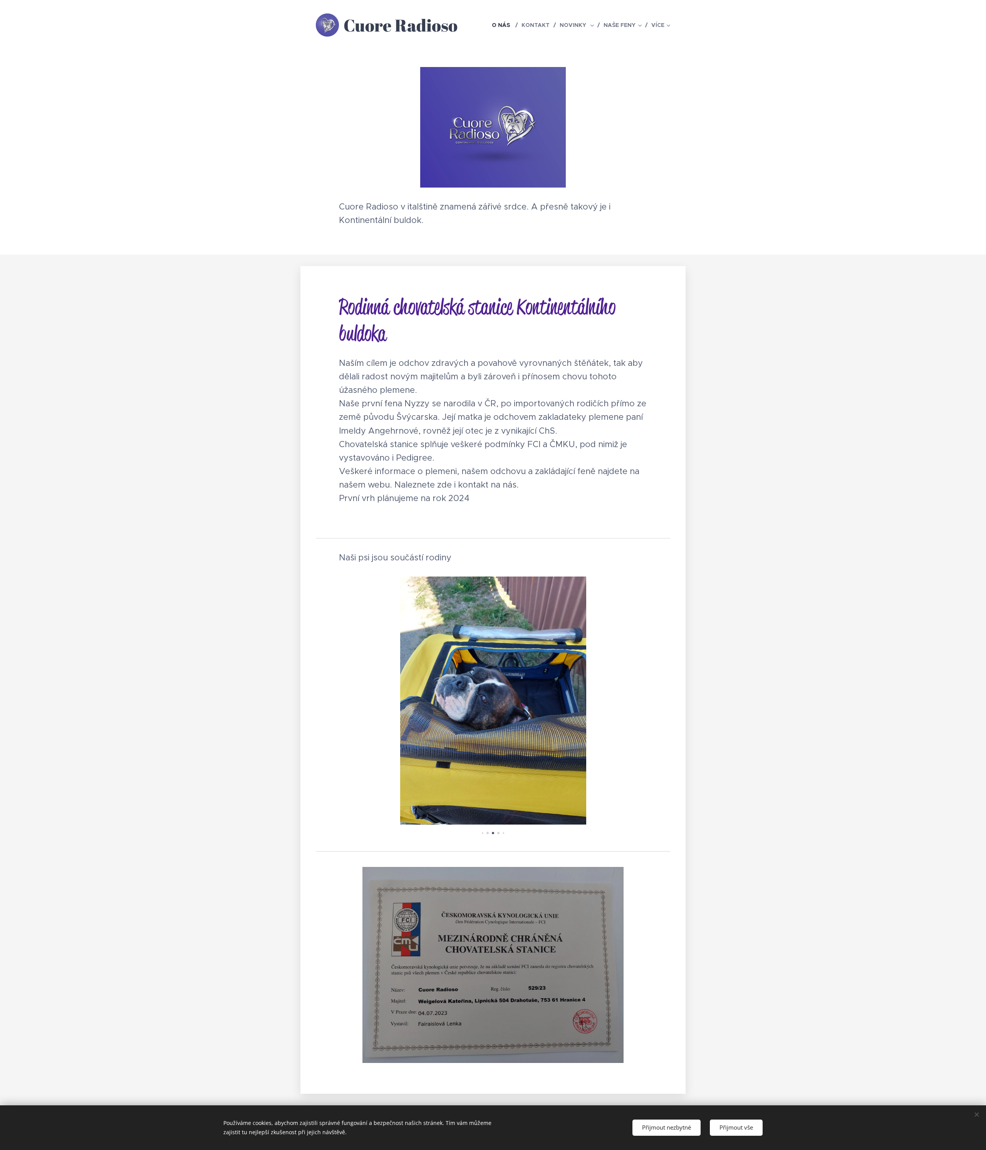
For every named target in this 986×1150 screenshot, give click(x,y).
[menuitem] (504, 25)
